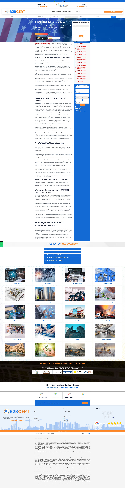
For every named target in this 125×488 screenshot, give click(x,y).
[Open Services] (66, 11)
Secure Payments (55, 397)
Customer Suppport (69, 397)
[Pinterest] (21, 420)
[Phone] (1, 246)
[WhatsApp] (1, 243)
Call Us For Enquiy (83, 397)
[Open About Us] (60, 11)
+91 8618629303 (43, 6)
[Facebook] (10, 420)
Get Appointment (80, 6)
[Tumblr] (19, 420)
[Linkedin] (14, 420)
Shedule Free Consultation (41, 34)
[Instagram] (12, 420)
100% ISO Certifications (42, 397)
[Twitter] (16, 420)
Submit (113, 16)
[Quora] (22, 420)
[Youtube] (17, 420)
